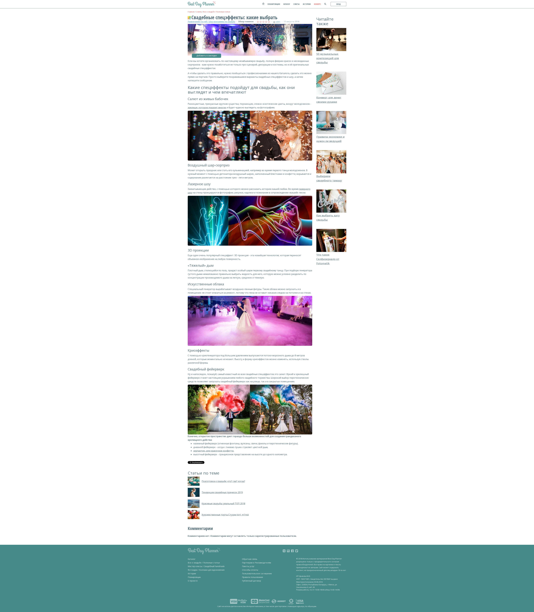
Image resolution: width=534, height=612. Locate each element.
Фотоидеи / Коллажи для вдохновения (206, 570)
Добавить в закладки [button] (206, 55)
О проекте (193, 580)
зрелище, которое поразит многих (207, 107)
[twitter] (296, 550)
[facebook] (292, 550)
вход (338, 4)
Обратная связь (249, 559)
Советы (199, 12)
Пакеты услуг (248, 566)
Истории (192, 573)
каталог (286, 4)
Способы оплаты (250, 570)
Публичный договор (251, 580)
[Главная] (263, 5)
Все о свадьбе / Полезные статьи (216, 12)
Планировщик (194, 577)
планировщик (274, 4)
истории (307, 4)
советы (296, 4)
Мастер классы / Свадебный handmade (206, 566)
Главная (191, 12)
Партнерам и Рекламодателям (256, 562)
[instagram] (288, 550)
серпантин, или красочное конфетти (213, 450)
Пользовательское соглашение (257, 573)
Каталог (192, 559)
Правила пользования (252, 577)
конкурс (317, 4)
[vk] (284, 550)
